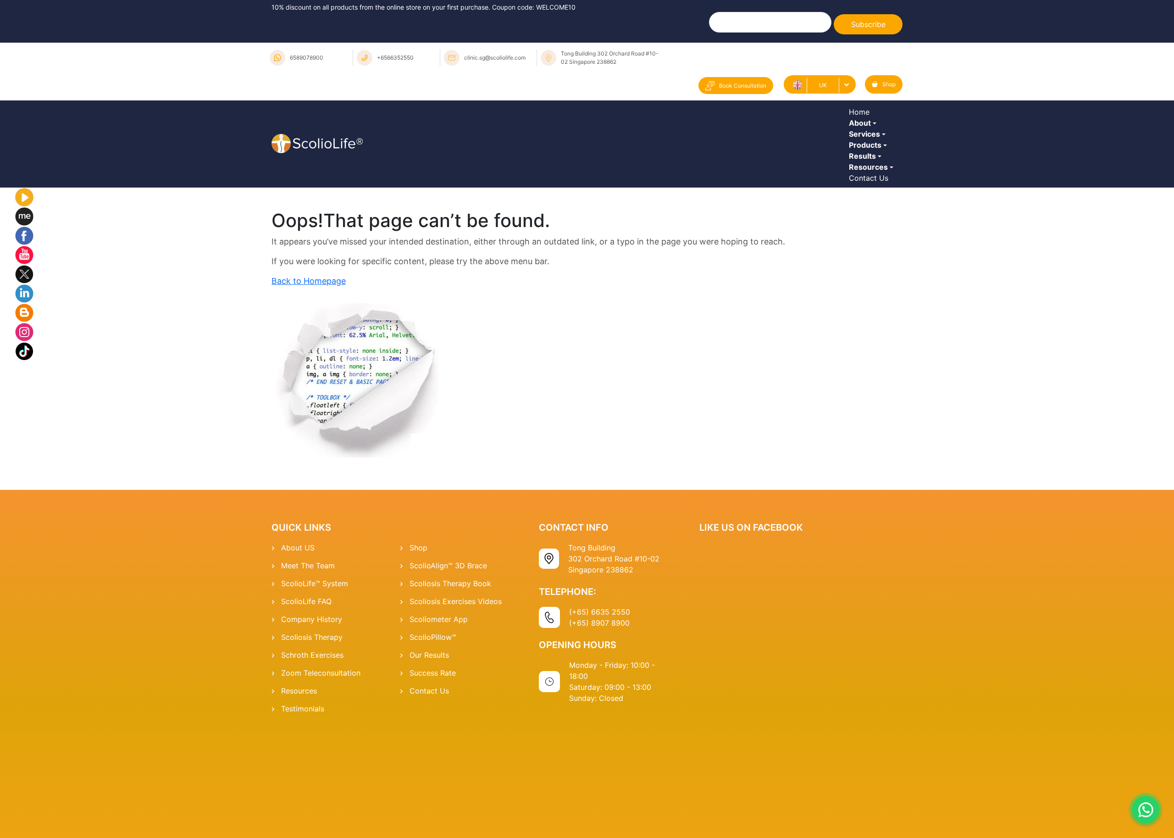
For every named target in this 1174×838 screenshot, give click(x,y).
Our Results (429, 754)
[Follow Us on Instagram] (24, 430)
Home (861, 118)
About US (298, 647)
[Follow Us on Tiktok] (24, 450)
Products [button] (867, 194)
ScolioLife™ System (314, 683)
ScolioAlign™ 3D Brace (448, 665)
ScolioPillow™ (433, 736)
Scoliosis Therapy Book (450, 683)
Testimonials (302, 808)
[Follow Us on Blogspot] (24, 411)
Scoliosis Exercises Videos (456, 700)
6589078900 (306, 57)
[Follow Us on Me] (24, 315)
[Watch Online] (24, 295)
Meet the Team (308, 665)
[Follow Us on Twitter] (24, 372)
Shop (889, 84)
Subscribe (868, 24)
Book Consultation (742, 85)
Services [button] (866, 169)
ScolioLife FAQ (306, 700)
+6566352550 (395, 57)
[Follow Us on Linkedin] (24, 392)
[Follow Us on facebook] (24, 334)
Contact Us (871, 270)
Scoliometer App (439, 718)
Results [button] (864, 219)
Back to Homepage (308, 380)
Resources (299, 790)
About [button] (862, 144)
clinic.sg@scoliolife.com (495, 57)
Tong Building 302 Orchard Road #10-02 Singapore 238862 (610, 57)
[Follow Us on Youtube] (24, 353)
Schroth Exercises (312, 754)
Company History (311, 718)
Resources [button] (870, 245)
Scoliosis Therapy (312, 736)
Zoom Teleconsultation (320, 772)
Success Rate (433, 772)
